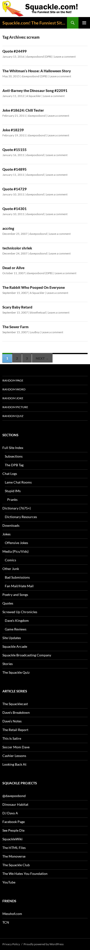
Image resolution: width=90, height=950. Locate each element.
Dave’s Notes (12, 721)
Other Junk (10, 569)
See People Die (13, 830)
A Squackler (33, 96)
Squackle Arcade (14, 646)
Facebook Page (13, 822)
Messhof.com (12, 914)
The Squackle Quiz (16, 672)
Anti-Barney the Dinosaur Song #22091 (34, 90)
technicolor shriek (17, 248)
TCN (5, 922)
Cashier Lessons (14, 756)
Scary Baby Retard (17, 307)
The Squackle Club (16, 865)
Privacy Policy (11, 944)
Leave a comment (65, 56)
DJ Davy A (10, 813)
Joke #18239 (13, 130)
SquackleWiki (12, 839)
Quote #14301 (14, 208)
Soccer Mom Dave (16, 747)
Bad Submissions (17, 577)
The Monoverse (13, 856)
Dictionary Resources (21, 517)
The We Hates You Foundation (25, 873)
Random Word (13, 389)
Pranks (12, 499)
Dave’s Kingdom (17, 620)
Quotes (7, 603)
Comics (10, 560)
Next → (42, 358)
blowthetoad (38, 312)
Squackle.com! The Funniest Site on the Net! (34, 22)
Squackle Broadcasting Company (26, 655)
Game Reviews (15, 629)
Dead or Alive (13, 268)
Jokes (6, 534)
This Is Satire (11, 738)
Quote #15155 (14, 149)
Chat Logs (9, 474)
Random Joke (12, 398)
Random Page (12, 380)
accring (8, 228)
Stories (7, 664)
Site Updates (11, 638)
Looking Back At (14, 764)
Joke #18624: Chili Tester (23, 110)
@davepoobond (14, 796)
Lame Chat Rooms (18, 482)
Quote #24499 (14, 51)
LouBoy (35, 332)
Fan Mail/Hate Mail (19, 586)
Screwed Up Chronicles (19, 612)
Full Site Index (12, 448)
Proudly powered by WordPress (44, 944)
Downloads (10, 525)
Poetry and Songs (15, 595)
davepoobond (37, 115)
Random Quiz (12, 416)
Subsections (14, 456)
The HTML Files (14, 848)
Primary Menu (84, 23)
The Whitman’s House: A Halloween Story (36, 71)
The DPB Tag (14, 465)
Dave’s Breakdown (16, 712)
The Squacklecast (15, 704)
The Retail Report (15, 730)
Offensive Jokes (16, 543)
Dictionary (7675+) (16, 508)
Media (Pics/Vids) (15, 551)
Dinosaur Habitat (15, 804)
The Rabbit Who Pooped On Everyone (33, 287)
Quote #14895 (14, 169)
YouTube (8, 882)
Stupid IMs (13, 491)
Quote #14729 (14, 189)
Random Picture (15, 407)
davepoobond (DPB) (39, 56)
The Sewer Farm (15, 327)
